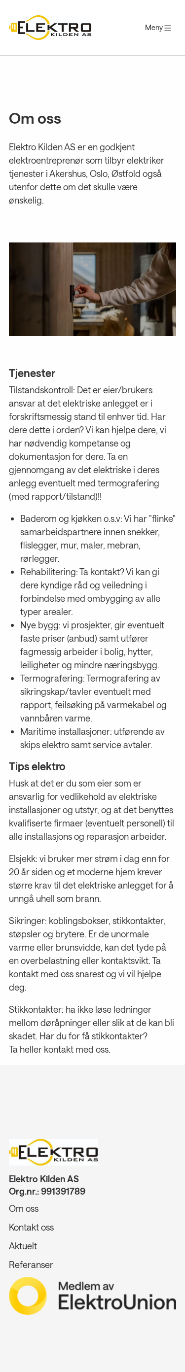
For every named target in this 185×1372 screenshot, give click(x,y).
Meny (154, 27)
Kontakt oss (31, 1227)
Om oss (23, 1208)
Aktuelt (23, 1245)
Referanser (31, 1264)
